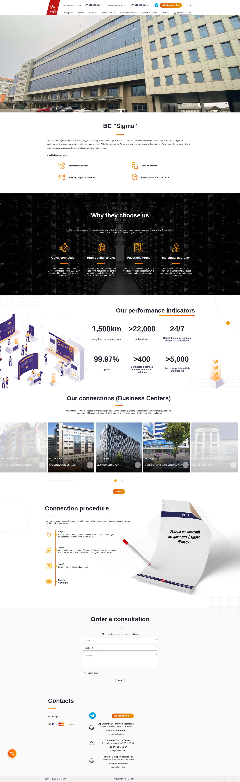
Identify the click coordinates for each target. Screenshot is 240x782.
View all (118, 491)
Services (80, 13)
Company (68, 13)
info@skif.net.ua (117, 751)
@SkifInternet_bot (170, 5)
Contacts (165, 13)
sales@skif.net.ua (116, 734)
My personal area (184, 13)
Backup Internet (149, 166)
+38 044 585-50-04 (117, 747)
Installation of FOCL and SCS (155, 177)
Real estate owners (128, 13)
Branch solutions (108, 13)
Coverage (92, 13)
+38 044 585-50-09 (139, 5)
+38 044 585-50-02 (93, 5)
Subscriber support (149, 13)
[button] (115, 480)
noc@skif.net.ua (118, 767)
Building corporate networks (82, 177)
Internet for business (78, 166)
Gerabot (131, 779)
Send (120, 680)
